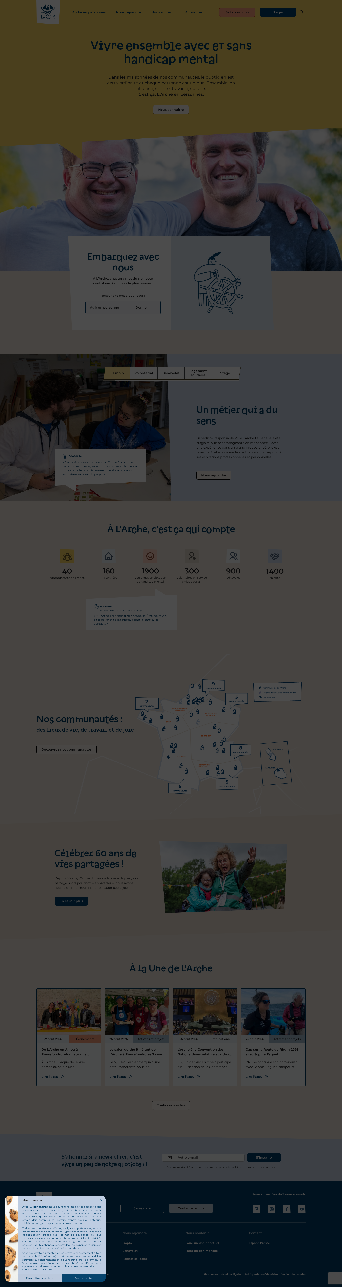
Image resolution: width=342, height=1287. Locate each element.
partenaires (40, 1206)
